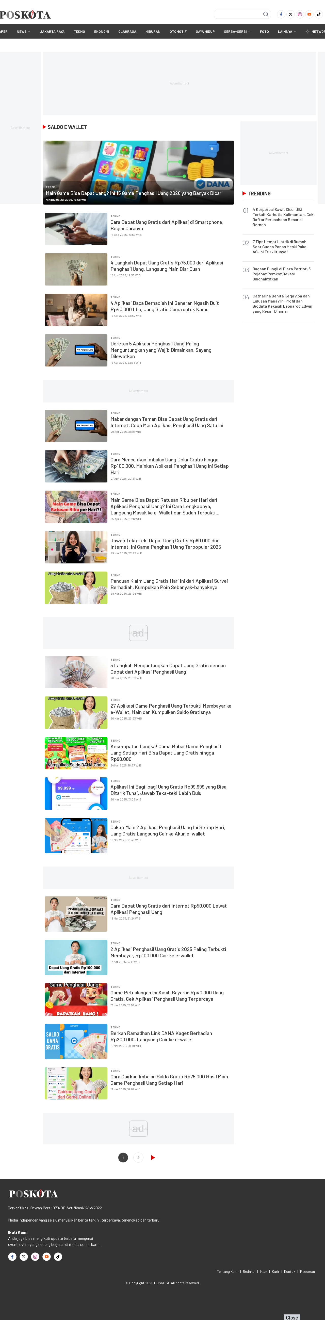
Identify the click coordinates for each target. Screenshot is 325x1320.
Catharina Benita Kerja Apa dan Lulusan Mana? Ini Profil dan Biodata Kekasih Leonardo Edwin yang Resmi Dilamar (282, 303)
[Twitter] (290, 14)
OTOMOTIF (178, 31)
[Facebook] (281, 14)
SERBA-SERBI (235, 31)
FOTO (264, 31)
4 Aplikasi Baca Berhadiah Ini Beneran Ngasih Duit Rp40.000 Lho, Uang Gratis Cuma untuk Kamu (164, 306)
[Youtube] (309, 14)
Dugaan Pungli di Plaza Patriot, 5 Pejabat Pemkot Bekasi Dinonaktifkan (282, 273)
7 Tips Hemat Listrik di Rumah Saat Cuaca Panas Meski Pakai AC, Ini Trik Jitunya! (280, 246)
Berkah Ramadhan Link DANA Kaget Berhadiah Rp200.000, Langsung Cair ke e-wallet (161, 1036)
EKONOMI (101, 31)
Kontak (289, 1271)
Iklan (263, 1271)
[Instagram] (300, 14)
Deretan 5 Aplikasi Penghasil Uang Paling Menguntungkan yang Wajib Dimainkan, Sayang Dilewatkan (161, 349)
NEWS (22, 31)
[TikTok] (319, 14)
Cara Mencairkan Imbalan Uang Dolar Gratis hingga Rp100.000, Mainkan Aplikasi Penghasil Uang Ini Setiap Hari (169, 465)
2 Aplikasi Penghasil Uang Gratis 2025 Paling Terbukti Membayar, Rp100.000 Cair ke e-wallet (168, 952)
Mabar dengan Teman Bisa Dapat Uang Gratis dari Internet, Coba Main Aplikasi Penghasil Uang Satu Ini (166, 422)
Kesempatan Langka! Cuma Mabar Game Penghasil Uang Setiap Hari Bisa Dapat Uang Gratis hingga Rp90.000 (165, 752)
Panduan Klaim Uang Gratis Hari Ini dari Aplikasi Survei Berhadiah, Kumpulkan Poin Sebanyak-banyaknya (169, 584)
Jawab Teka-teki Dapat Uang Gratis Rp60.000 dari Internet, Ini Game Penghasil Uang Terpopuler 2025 (165, 543)
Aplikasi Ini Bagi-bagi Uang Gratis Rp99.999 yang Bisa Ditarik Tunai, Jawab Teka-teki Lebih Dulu (168, 789)
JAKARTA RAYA (52, 31)
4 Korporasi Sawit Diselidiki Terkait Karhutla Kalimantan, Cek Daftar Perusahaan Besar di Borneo (283, 217)
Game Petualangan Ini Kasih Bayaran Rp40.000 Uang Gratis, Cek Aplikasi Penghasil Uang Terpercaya (167, 995)
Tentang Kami (227, 1271)
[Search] (266, 14)
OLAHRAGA (127, 31)
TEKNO (79, 31)
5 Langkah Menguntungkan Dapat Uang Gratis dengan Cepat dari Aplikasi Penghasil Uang (168, 668)
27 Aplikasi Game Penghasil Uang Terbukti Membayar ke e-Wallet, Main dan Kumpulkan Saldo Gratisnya (171, 709)
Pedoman (307, 1271)
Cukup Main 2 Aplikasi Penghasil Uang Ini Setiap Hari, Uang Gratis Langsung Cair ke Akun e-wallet (167, 830)
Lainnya (285, 31)
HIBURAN (152, 31)
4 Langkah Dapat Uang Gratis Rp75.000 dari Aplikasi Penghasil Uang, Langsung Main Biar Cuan (166, 265)
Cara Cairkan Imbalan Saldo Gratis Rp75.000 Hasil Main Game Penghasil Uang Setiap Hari (169, 1079)
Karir (275, 1271)
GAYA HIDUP (205, 31)
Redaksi (249, 1271)
